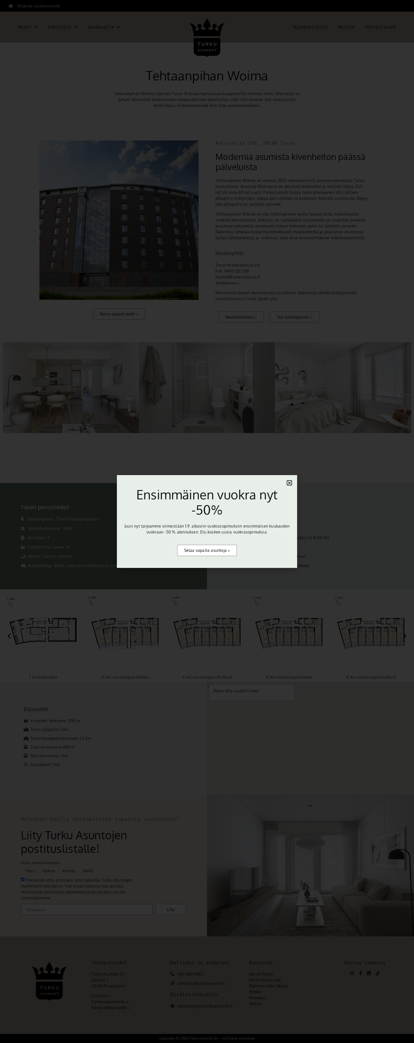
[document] (207, 521)
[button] (289, 483)
